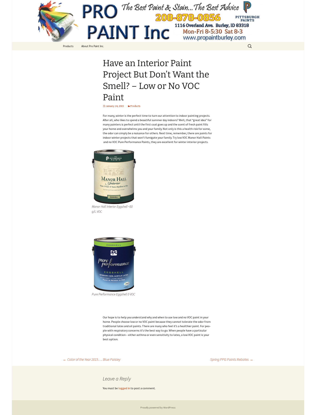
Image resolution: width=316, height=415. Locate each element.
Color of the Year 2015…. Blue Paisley (91, 359)
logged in (124, 388)
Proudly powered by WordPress (158, 407)
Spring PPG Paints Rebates (231, 359)
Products (68, 46)
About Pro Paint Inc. (92, 46)
